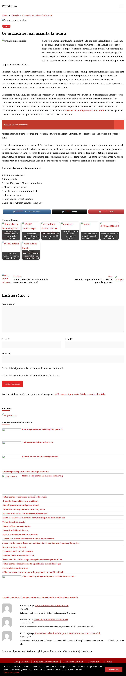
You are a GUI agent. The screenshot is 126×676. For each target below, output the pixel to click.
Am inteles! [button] (114, 670)
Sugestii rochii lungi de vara (15, 530)
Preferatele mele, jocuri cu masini (17, 551)
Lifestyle (6, 26)
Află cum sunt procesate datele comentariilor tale (80, 394)
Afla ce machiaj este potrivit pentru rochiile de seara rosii (48, 576)
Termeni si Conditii (73, 661)
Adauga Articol (21, 661)
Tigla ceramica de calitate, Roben (52, 605)
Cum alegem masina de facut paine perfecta (42, 429)
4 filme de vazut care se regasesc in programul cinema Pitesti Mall (32, 572)
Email (68, 338)
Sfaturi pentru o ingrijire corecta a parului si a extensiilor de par (31, 564)
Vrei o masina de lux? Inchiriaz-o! (37, 442)
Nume (5, 338)
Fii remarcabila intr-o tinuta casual (18, 555)
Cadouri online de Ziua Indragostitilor (40, 456)
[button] (20, 672)
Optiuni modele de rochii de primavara (20, 534)
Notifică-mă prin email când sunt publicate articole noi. (32, 375)
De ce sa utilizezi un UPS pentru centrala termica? (25, 513)
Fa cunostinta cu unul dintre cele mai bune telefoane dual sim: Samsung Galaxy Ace (40, 543)
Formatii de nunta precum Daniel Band (84, 110)
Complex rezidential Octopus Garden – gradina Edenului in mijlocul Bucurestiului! (40, 597)
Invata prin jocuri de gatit (14, 547)
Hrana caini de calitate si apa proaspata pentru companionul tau (32, 559)
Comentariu (8, 304)
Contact (108, 661)
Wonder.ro (9, 6)
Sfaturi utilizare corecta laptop (16, 526)
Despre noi (93, 661)
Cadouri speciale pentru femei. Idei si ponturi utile (25, 471)
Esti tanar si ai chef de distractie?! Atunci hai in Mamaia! (28, 538)
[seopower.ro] (9, 415)
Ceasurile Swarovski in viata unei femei (20, 501)
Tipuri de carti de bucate (13, 522)
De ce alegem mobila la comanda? (51, 619)
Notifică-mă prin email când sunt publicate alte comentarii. (33, 368)
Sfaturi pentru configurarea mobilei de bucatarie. (24, 497)
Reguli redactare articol (46, 661)
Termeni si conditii (11, 672)
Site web (6, 353)
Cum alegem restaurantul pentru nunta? (20, 505)
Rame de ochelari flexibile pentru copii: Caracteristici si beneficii (68, 633)
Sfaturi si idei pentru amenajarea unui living (42, 476)
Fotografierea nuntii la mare (15, 568)
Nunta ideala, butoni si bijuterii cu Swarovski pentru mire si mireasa (33, 517)
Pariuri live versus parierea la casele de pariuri (23, 509)
